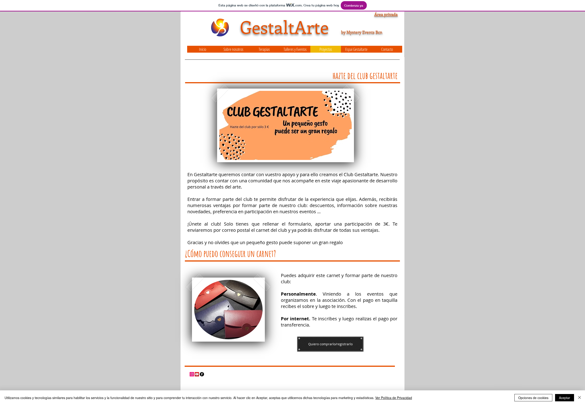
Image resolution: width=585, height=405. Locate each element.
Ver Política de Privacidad (393, 397)
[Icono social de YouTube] (197, 374)
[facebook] (202, 374)
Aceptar (564, 397)
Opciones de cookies (533, 397)
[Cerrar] (579, 397)
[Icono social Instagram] (192, 374)
